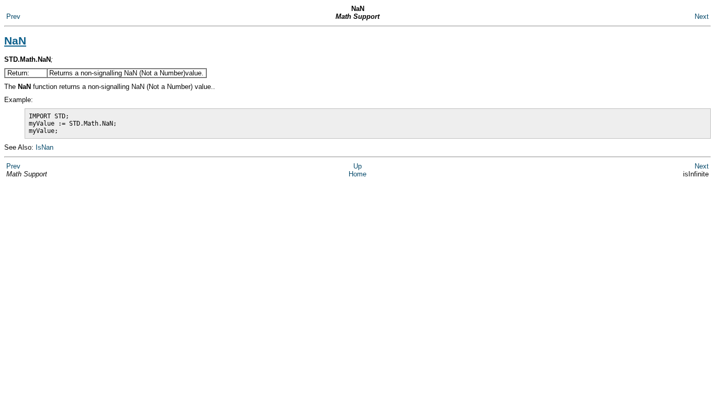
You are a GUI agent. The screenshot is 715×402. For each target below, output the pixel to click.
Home (357, 174)
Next (702, 16)
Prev (13, 16)
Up (357, 166)
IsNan (44, 147)
